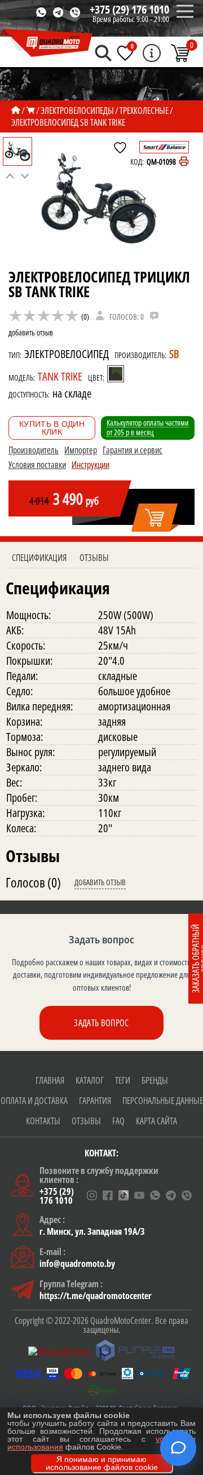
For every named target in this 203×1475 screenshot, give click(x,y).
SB (174, 353)
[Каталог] (30, 110)
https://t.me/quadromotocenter (95, 1295)
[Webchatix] (178, 1448)
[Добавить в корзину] (155, 518)
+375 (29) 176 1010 (129, 9)
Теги (122, 1080)
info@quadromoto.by (77, 1263)
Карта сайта (156, 1121)
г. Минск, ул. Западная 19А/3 (92, 1231)
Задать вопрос (101, 1023)
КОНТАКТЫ (43, 1121)
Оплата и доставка (34, 1100)
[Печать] (184, 161)
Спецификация (39, 557)
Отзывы (94, 557)
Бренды (155, 1080)
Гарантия (95, 1100)
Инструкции (90, 464)
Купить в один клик (52, 427)
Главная (50, 1080)
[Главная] (15, 110)
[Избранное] (125, 53)
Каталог (90, 1080)
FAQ (118, 1121)
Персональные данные (162, 1100)
